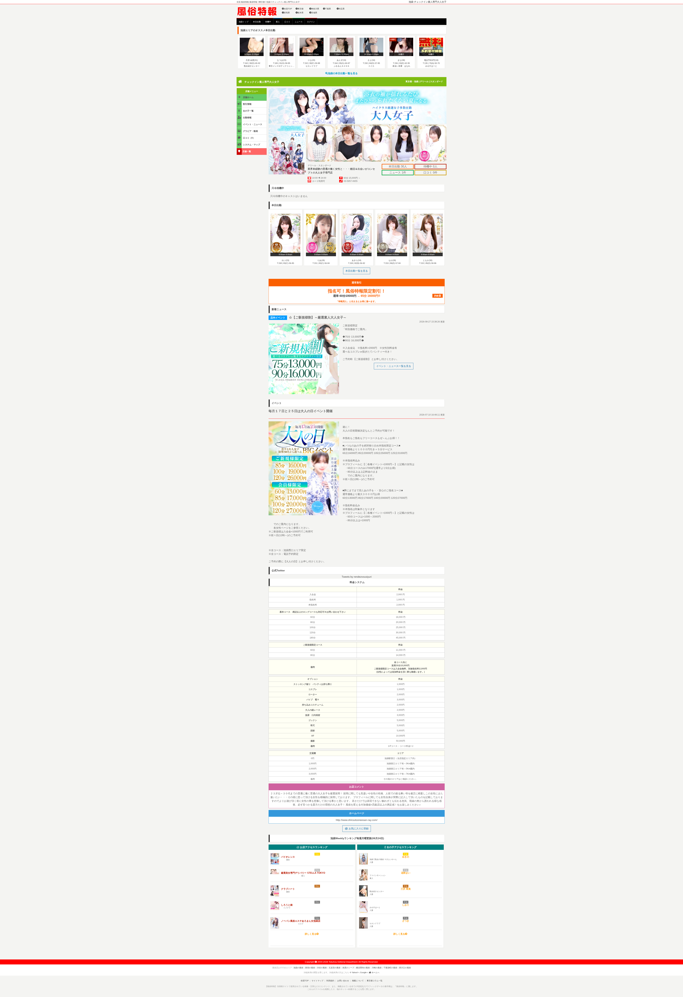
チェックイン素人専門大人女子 (261, 81)
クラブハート (288, 889)
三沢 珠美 (406, 889)
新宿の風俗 (310, 968)
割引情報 (247, 104)
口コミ (287, 22)
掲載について (358, 981)
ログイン (311, 22)
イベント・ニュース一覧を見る (393, 366)
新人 (278, 22)
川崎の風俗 (377, 968)
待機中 (268, 22)
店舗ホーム (248, 97)
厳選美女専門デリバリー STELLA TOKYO (303, 873)
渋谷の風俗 (322, 968)
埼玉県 (342, 9)
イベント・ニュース (252, 124)
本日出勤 (257, 22)
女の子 (401, 847)
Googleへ (364, 972)
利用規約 (330, 981)
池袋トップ (243, 22)
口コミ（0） (248, 138)
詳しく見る (310, 934)
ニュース (299, 22)
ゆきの (405, 857)
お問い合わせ (343, 981)
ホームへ (375, 972)
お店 (313, 847)
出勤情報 (247, 117)
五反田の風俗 (334, 968)
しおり (405, 905)
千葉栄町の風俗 (390, 968)
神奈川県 (315, 9)
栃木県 (300, 13)
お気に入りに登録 (358, 828)
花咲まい (405, 873)
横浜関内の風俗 (363, 968)
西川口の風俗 (405, 968)
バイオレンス (288, 857)
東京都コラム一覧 (374, 981)
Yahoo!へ (356, 972)
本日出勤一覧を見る (356, 270)
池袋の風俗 (298, 968)
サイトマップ (317, 981)
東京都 (300, 9)
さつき (405, 921)
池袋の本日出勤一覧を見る (343, 73)
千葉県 (328, 9)
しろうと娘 (287, 905)
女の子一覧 (248, 111)
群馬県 (287, 13)
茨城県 (314, 13)
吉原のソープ (348, 968)
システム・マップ (251, 144)
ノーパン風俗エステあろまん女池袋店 (300, 921)
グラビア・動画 (250, 131)
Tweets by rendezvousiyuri (357, 576)
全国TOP (288, 9)
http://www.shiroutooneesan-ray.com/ (356, 820)
